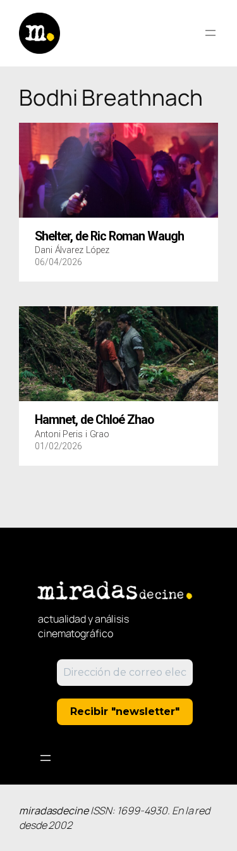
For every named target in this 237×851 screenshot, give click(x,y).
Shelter (109, 237)
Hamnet (94, 420)
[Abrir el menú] (210, 32)
